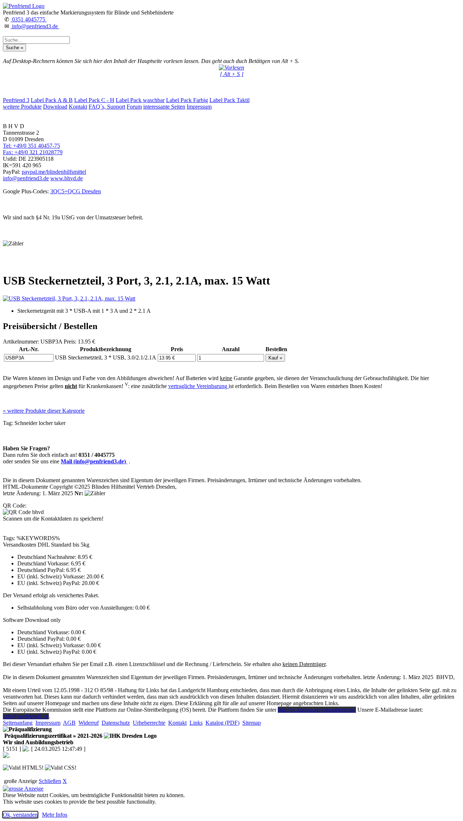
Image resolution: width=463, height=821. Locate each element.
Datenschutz (116, 723)
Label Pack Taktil (229, 100)
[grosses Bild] (69, 298)
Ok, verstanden (20, 815)
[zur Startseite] (23, 6)
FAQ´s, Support (107, 107)
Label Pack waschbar (140, 100)
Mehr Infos (54, 815)
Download (55, 107)
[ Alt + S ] (231, 74)
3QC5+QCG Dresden (75, 191)
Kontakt (78, 107)
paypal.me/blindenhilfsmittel (54, 172)
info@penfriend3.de (34, 26)
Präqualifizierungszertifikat (52, 736)
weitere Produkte (22, 107)
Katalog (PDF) (222, 723)
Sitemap (251, 723)
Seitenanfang (18, 723)
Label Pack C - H (94, 100)
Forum (134, 107)
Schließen (50, 781)
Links (196, 723)
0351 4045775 (28, 19)
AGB (69, 723)
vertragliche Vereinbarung (198, 386)
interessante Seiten (164, 107)
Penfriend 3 (16, 100)
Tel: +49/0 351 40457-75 (31, 146)
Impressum (199, 107)
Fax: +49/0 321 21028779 (33, 152)
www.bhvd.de (66, 178)
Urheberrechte (149, 723)
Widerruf (88, 723)
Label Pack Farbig (187, 100)
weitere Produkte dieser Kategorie (44, 411)
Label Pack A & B (52, 100)
